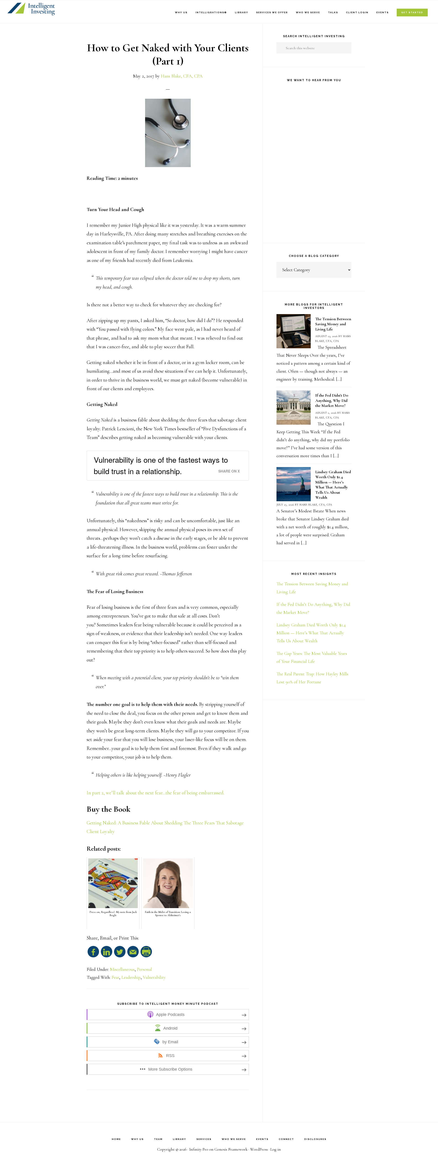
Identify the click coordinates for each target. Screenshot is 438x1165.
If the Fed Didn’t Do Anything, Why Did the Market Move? (331, 400)
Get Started (412, 12)
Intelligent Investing (62, 9)
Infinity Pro (198, 1149)
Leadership (131, 977)
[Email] (133, 954)
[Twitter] (119, 954)
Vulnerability (154, 977)
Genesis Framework (231, 1149)
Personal (144, 969)
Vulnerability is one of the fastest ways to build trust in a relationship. (161, 465)
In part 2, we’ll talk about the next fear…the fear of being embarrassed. (155, 793)
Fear (115, 977)
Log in (275, 1149)
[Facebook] (93, 954)
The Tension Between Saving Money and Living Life (333, 324)
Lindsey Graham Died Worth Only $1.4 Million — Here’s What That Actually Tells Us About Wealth (333, 484)
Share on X (229, 471)
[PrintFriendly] (146, 954)
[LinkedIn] (106, 954)
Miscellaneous (122, 969)
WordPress (259, 1149)
